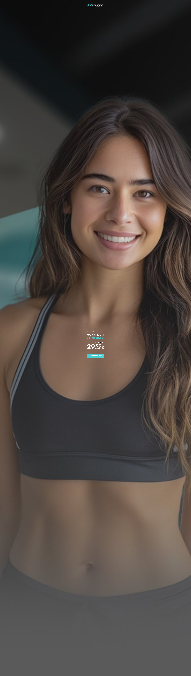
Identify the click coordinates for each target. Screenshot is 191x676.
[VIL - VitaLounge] (94, 5)
